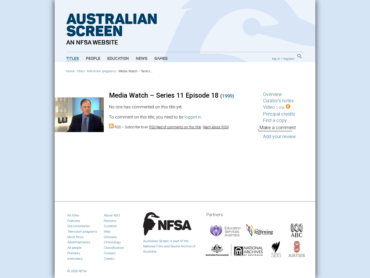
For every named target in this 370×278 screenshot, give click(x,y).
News (141, 59)
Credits (109, 259)
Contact (110, 253)
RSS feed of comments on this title (175, 127)
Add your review (279, 136)
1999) (228, 96)
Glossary (110, 237)
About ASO (112, 215)
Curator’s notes (278, 100)
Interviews (74, 259)
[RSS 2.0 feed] (111, 127)
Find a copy (275, 120)
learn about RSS (216, 127)
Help (107, 231)
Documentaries (78, 226)
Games (161, 59)
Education (118, 59)
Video (274, 107)
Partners (110, 221)
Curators (110, 226)
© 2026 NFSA (77, 271)
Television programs (82, 231)
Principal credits (279, 114)
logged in (192, 117)
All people (74, 248)
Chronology (112, 242)
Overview (272, 94)
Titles (72, 59)
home (70, 71)
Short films (75, 237)
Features (73, 221)
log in (276, 59)
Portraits (73, 253)
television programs (101, 71)
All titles (73, 215)
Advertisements (78, 242)
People (93, 59)
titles (81, 71)
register (289, 59)
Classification (114, 248)
